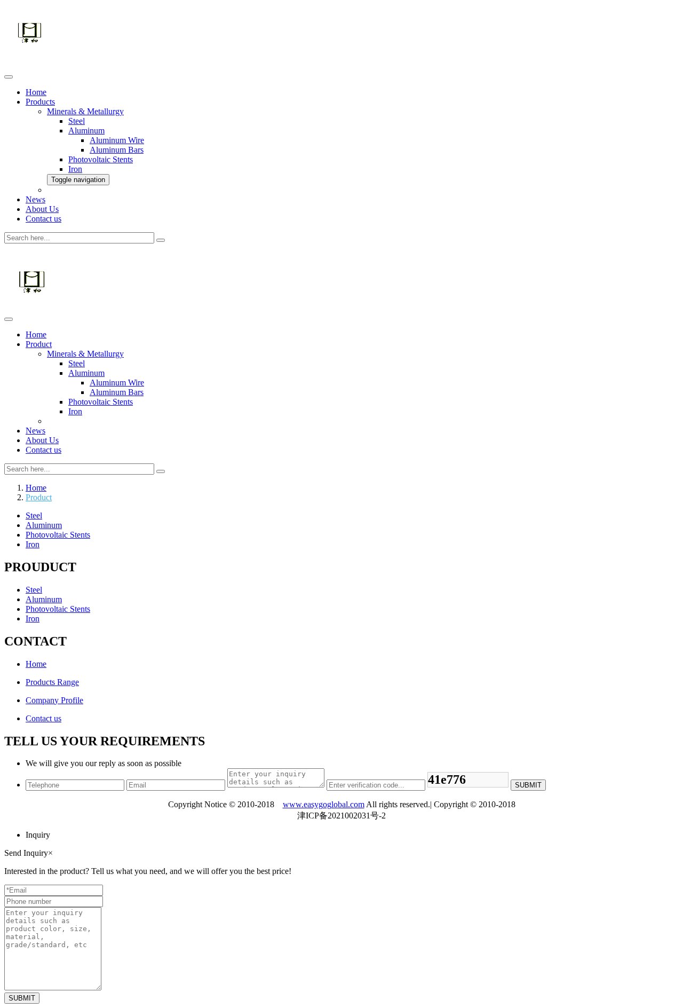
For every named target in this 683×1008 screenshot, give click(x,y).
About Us (42, 209)
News (35, 199)
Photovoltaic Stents (100, 159)
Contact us (43, 218)
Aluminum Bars (117, 149)
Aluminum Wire (117, 140)
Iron (75, 169)
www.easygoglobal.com (323, 804)
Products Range (52, 682)
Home (36, 92)
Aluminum (86, 130)
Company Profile (54, 700)
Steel (76, 120)
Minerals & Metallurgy (85, 111)
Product (39, 344)
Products (40, 101)
